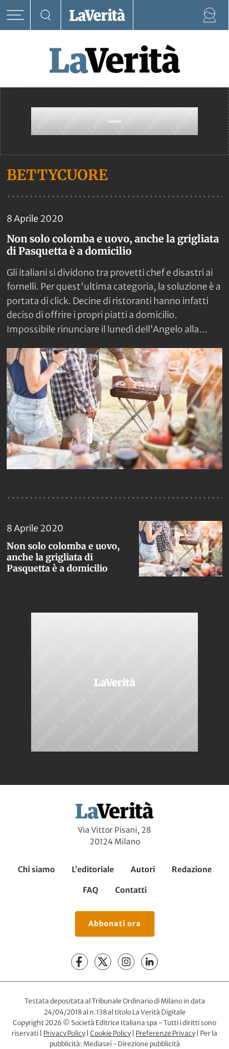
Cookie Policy (110, 1033)
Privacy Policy (64, 1033)
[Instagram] (126, 961)
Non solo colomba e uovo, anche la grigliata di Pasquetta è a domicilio (113, 244)
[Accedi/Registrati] (210, 15)
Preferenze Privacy (165, 1033)
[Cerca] (46, 15)
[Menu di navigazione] (15, 15)
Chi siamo (36, 869)
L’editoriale (93, 869)
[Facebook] (79, 961)
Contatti (131, 890)
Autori (143, 869)
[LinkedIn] (149, 961)
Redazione (192, 869)
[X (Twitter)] (102, 961)
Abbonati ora (114, 923)
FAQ (90, 890)
